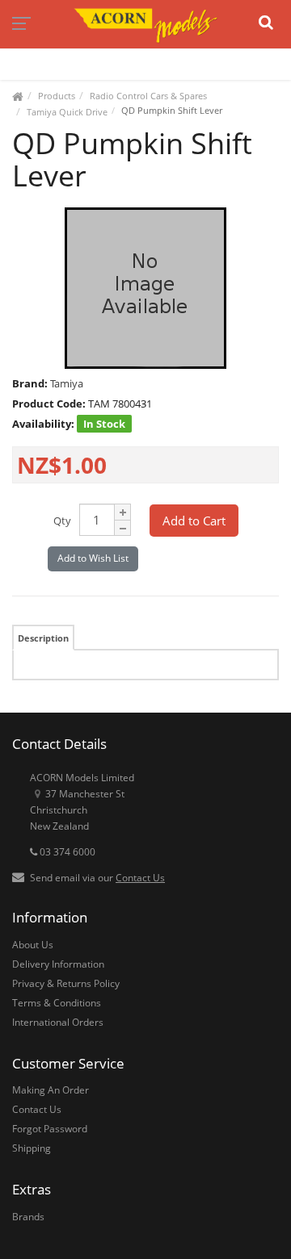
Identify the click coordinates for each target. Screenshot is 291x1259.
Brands (28, 1216)
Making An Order (50, 1090)
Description (43, 638)
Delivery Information (58, 964)
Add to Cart (194, 520)
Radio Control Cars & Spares (148, 96)
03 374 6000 (66, 852)
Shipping (31, 1148)
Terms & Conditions (56, 1003)
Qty (62, 520)
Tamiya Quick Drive (67, 112)
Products (56, 96)
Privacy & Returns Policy (66, 983)
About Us (32, 945)
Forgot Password (49, 1129)
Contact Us (140, 878)
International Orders (57, 1022)
